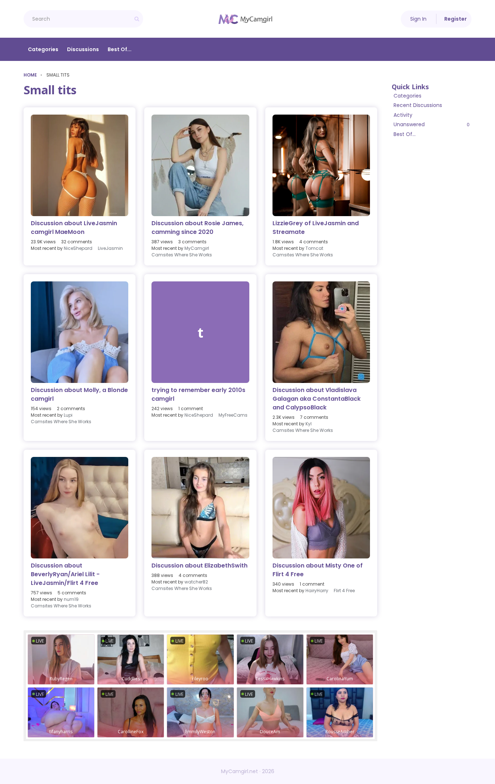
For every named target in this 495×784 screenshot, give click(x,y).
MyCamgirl (196, 248)
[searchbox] (83, 19)
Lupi (68, 415)
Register (455, 18)
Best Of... (120, 49)
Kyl (308, 424)
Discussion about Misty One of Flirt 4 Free (318, 569)
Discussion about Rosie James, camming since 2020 (197, 227)
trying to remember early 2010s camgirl (198, 394)
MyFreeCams (233, 415)
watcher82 (196, 582)
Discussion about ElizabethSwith (199, 565)
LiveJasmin (110, 248)
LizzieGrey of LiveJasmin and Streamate (316, 227)
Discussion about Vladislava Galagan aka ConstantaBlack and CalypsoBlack (317, 399)
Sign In (418, 18)
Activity (403, 115)
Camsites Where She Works (181, 255)
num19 (71, 599)
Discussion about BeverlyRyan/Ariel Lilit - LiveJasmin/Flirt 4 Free (65, 574)
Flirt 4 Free (344, 590)
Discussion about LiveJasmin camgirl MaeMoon (74, 227)
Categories (43, 49)
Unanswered (432, 124)
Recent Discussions (418, 105)
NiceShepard (78, 248)
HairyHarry (316, 590)
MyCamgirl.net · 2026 (247, 771)
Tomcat (314, 248)
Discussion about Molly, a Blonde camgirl (79, 394)
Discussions (83, 49)
